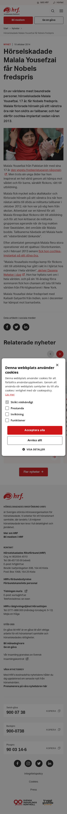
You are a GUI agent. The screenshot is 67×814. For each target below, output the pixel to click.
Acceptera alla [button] (34, 430)
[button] (33, 449)
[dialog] (33, 407)
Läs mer (10, 394)
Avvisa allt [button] (35, 440)
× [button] (57, 364)
